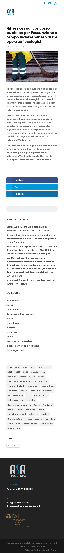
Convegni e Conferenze (20, 314)
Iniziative (11, 332)
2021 (40, 367)
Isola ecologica (15, 395)
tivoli (10, 424)
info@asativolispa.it (17, 502)
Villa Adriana (14, 428)
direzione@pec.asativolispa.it (23, 506)
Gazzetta (12, 391)
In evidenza (12, 323)
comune (43, 381)
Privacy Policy (13, 446)
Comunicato (48, 386)
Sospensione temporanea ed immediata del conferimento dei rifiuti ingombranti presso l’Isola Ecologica (31, 239)
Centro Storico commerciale (22, 381)
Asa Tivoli (12, 377)
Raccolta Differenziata (19, 341)
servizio (45, 414)
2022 (48, 367)
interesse (48, 391)
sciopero (33, 414)
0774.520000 (25, 489)
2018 (17, 367)
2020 (32, 367)
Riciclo (19, 410)
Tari (53, 419)
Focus (9, 318)
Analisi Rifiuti (13, 300)
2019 (25, 367)
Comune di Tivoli (16, 386)
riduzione (30, 410)
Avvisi (9, 305)
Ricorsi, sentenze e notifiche (22, 346)
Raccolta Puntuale (43, 405)
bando (41, 377)
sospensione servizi (38, 419)
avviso (32, 377)
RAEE (10, 410)
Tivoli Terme (46, 424)
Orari (28, 395)
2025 (17, 372)
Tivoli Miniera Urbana (26, 424)
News (25, 47)
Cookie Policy (50, 550)
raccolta (30, 400)
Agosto (34, 372)
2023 (10, 372)
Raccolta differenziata (19, 405)
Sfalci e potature (16, 419)
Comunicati (12, 309)
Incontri (10, 327)
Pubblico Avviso (16, 400)
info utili (35, 391)
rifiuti (41, 410)
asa (43, 372)
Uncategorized (15, 350)
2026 (25, 372)
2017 (10, 367)
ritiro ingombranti (17, 414)
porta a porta (40, 395)
